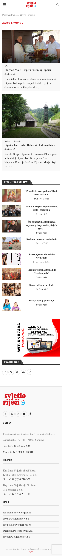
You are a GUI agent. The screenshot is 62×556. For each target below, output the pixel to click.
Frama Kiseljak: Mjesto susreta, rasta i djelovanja (41, 208)
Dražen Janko (41, 277)
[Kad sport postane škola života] (11, 243)
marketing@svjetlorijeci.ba (18, 530)
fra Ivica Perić (42, 243)
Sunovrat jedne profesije (41, 285)
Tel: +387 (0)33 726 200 (16, 446)
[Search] (57, 4)
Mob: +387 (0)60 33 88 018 (18, 452)
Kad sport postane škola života (41, 239)
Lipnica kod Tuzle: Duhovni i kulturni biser (30, 145)
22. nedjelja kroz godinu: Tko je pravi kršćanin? (41, 192)
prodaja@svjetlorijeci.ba (16, 536)
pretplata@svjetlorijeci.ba (17, 524)
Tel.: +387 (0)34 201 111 (16, 494)
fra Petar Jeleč (42, 289)
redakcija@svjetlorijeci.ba (17, 512)
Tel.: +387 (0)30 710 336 (16, 479)
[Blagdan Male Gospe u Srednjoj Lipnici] (31, 46)
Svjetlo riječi (10, 73)
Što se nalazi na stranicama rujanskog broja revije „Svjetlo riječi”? (41, 225)
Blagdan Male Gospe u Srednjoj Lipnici (28, 70)
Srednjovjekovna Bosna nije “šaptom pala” (42, 271)
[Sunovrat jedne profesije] (11, 289)
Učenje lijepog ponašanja (41, 300)
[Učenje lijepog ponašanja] (11, 305)
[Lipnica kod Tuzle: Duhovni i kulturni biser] (31, 116)
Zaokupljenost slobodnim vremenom (42, 255)
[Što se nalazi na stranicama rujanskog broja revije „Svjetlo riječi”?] (11, 226)
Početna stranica (10, 14)
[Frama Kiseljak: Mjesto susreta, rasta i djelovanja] (11, 211)
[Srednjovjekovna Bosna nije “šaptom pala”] (11, 274)
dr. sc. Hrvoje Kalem (42, 262)
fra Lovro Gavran (41, 198)
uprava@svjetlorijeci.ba (16, 518)
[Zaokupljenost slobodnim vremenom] (11, 259)
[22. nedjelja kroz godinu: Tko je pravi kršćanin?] (11, 195)
